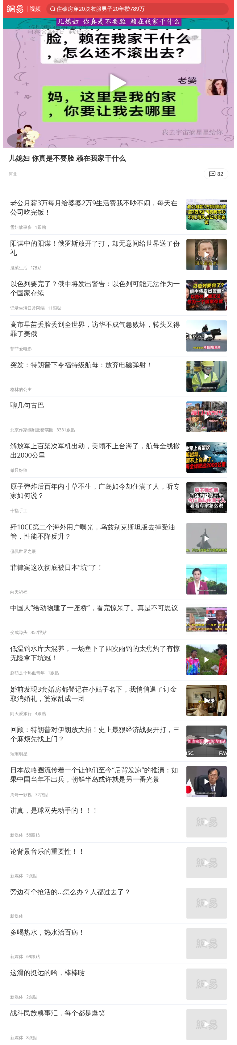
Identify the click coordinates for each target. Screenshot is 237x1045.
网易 (15, 9)
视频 (35, 8)
